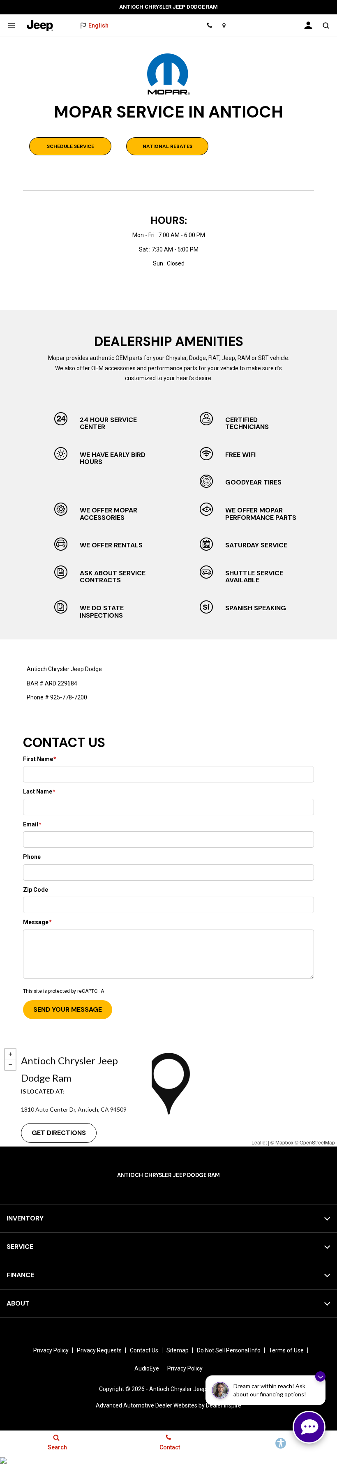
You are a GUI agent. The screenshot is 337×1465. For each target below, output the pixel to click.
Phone (32, 857)
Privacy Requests (99, 1350)
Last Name (39, 791)
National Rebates (167, 146)
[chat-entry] (309, 1427)
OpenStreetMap (317, 1142)
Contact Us (144, 1350)
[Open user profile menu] (308, 25)
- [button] (10, 1064)
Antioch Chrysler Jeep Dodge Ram (193, 1389)
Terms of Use (286, 1350)
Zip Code (35, 889)
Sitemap (177, 1350)
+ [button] (10, 1054)
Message (37, 922)
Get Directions (59, 1132)
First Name (39, 759)
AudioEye (146, 1368)
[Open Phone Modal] (209, 25)
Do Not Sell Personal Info (229, 1350)
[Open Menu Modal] (11, 25)
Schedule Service (70, 146)
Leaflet (259, 1142)
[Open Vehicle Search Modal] (326, 25)
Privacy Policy (51, 1350)
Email (32, 824)
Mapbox (284, 1142)
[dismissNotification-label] (320, 1376)
